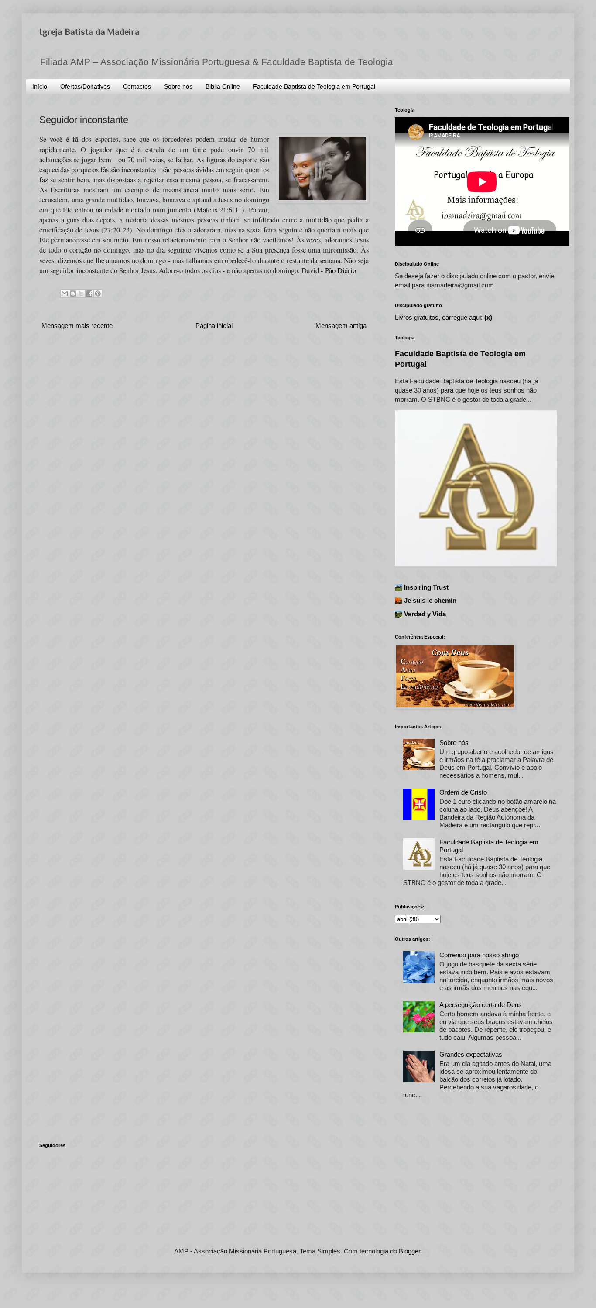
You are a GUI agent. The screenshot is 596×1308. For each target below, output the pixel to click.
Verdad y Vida (425, 614)
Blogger (409, 1251)
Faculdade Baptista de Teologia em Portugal (314, 86)
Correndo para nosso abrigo (479, 955)
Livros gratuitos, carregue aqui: (443, 317)
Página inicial (214, 325)
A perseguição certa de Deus (480, 1004)
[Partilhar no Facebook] (89, 293)
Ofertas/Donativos (85, 86)
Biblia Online (223, 86)
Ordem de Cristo (463, 792)
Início (39, 86)
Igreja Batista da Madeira (89, 32)
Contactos (137, 86)
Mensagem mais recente (77, 325)
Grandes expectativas (470, 1054)
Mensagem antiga (341, 325)
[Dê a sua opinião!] (73, 293)
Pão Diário (340, 270)
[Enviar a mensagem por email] (64, 293)
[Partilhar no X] (81, 293)
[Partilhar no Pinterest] (97, 293)
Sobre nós (178, 86)
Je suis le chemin (430, 600)
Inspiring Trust (426, 587)
